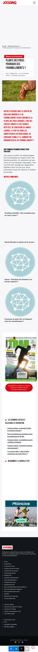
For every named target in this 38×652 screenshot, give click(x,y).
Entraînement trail (9, 584)
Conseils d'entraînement (11, 577)
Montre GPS (7, 575)
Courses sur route (9, 566)
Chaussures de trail (10, 573)
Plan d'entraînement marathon (13, 589)
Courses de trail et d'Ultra (11, 568)
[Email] (27, 648)
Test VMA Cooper (9, 613)
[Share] (11, 648)
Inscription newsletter (10, 624)
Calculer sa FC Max (10, 609)
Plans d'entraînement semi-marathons (15, 587)
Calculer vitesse (9, 604)
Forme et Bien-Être (9, 598)
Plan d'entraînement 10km (12, 591)
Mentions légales (9, 626)
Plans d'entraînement (10, 580)
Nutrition (6, 594)
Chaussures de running (11, 571)
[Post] (21, 648)
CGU (5, 622)
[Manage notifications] (33, 647)
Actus (6, 561)
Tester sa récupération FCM (12, 611)
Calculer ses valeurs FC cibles (13, 607)
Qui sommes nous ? (10, 619)
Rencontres (7, 564)
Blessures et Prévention (11, 596)
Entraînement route (9, 582)
